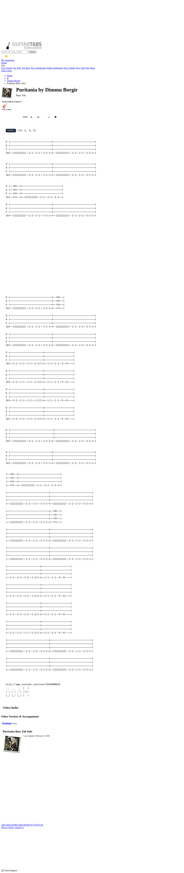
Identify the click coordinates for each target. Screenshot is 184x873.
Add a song (6, 70)
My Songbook (7, 60)
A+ (38, 117)
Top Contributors (38, 68)
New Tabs (80, 68)
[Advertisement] (87, 21)
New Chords (69, 68)
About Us (19, 827)
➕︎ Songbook (11, 117)
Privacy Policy (7, 827)
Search (32, 52)
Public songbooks (55, 68)
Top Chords (6, 68)
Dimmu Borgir (13, 81)
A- (31, 117)
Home (4, 63)
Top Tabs (17, 68)
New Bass (90, 68)
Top (3, 65)
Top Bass (26, 68)
